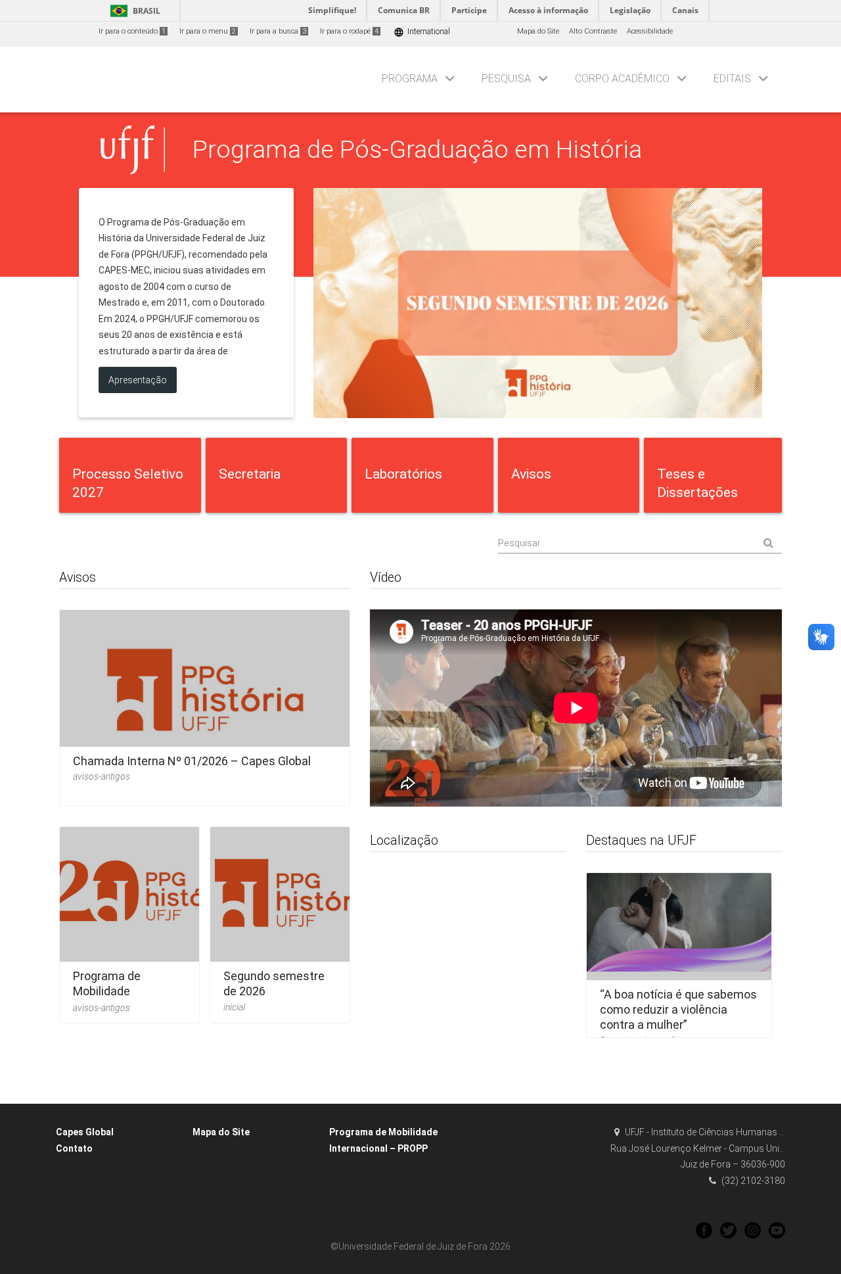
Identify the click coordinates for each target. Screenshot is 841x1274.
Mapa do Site (538, 31)
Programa (410, 78)
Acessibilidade (650, 31)
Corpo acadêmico (622, 78)
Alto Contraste (593, 31)
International (422, 32)
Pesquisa (506, 78)
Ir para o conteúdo (132, 31)
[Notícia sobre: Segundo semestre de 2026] (280, 920)
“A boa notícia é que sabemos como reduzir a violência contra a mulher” (678, 1009)
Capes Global (85, 1132)
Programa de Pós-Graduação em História (417, 149)
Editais (732, 78)
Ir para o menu (207, 31)
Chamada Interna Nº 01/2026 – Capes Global (192, 761)
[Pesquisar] (640, 543)
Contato (74, 1148)
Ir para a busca (278, 31)
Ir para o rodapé (349, 31)
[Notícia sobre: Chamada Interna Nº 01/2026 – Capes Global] (205, 703)
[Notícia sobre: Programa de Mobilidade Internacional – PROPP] (129, 920)
